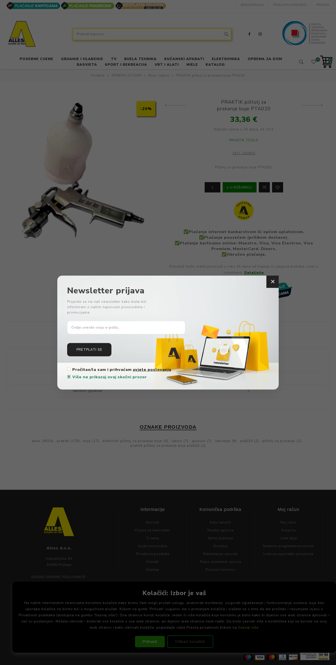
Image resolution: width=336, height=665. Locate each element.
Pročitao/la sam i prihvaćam (121, 369)
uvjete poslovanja (152, 369)
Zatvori (272, 282)
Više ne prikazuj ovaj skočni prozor (109, 377)
